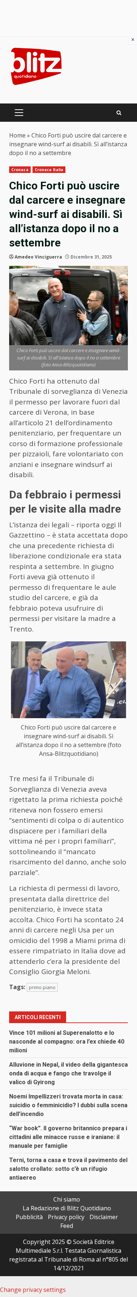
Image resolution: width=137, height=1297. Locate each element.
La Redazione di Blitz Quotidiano (67, 1208)
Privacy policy (66, 1217)
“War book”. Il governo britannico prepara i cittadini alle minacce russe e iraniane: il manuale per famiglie (68, 1137)
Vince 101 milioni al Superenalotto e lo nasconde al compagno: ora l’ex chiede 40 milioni (66, 1041)
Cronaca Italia (49, 169)
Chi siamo (66, 1199)
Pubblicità (29, 1217)
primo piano (42, 987)
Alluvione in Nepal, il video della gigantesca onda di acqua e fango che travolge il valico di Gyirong (68, 1073)
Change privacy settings (33, 1290)
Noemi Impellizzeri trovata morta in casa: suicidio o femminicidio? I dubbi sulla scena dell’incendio (68, 1105)
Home (17, 135)
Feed (66, 1226)
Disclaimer (104, 1217)
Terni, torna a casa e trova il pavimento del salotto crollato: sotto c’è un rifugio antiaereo (68, 1169)
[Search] (119, 113)
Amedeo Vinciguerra (38, 257)
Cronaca (19, 169)
